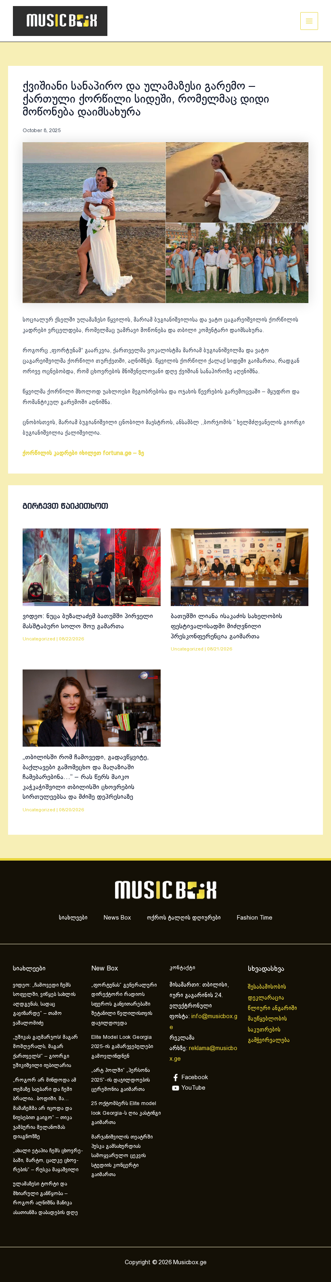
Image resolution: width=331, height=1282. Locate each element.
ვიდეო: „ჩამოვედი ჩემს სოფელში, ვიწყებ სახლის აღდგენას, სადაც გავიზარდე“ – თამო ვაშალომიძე (44, 1004)
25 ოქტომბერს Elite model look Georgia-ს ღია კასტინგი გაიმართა (126, 1113)
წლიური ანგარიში (273, 1008)
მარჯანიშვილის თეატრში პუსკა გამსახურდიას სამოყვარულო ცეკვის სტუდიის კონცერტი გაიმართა (122, 1156)
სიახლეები (73, 918)
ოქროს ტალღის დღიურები (184, 918)
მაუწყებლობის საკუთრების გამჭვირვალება (269, 1029)
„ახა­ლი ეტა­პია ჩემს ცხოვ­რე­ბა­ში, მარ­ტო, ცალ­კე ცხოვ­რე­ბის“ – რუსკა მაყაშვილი (48, 1161)
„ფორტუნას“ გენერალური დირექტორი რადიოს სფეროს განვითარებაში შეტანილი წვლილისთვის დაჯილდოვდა (124, 1004)
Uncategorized (39, 639)
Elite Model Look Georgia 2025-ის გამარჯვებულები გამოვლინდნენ (122, 1047)
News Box (117, 918)
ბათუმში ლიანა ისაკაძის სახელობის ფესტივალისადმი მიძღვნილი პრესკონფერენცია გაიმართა (226, 626)
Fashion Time (254, 918)
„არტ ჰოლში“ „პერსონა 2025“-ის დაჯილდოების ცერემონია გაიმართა (120, 1080)
